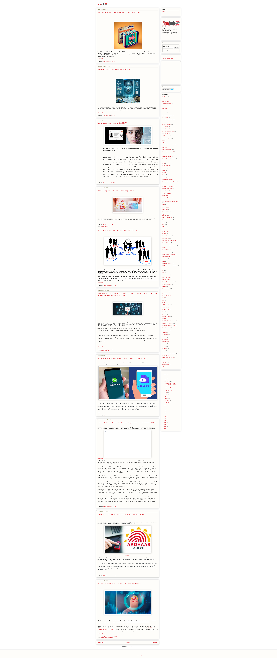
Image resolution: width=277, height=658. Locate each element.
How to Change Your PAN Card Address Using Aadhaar (116, 191)
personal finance (166, 316)
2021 (165, 407)
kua (108, 350)
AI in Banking (165, 126)
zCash (163, 366)
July (166, 392)
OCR (163, 302)
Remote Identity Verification (168, 325)
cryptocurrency (165, 195)
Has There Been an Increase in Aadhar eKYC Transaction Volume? (119, 584)
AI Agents (164, 112)
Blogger (141, 655)
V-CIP (163, 359)
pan (108, 226)
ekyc (106, 226)
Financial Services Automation (169, 245)
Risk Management (166, 327)
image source (100, 401)
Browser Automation (167, 179)
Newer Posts (101, 642)
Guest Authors (165, 14)
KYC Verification (166, 279)
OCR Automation (166, 304)
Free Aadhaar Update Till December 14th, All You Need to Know (119, 12)
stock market (165, 339)
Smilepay (164, 332)
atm (163, 140)
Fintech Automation (166, 249)
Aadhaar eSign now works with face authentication (114, 69)
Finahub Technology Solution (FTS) (170, 25)
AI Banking (164, 122)
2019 (165, 411)
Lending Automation (167, 284)
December (167, 381)
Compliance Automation (167, 186)
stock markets (165, 341)
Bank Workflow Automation (168, 144)
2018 (165, 413)
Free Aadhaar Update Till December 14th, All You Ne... (170, 384)
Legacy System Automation (168, 281)
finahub (164, 233)
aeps (163, 105)
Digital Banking (165, 207)
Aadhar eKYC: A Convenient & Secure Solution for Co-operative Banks (121, 514)
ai (162, 110)
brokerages (165, 177)
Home (128, 642)
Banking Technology (167, 161)
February (167, 400)
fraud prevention (166, 256)
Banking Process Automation (169, 158)
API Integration (165, 135)
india (163, 261)
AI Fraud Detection (166, 124)
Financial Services (166, 242)
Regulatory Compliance (167, 323)
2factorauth (165, 96)
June (166, 394)
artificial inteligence (166, 138)
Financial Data (165, 238)
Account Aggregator (166, 103)
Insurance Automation (167, 263)
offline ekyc (165, 307)
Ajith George (106, 224)
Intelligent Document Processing (169, 265)
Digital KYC (165, 209)
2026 (165, 374)
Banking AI (164, 147)
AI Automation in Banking (168, 119)
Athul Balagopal (106, 61)
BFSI (163, 163)
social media (165, 334)
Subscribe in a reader (167, 58)
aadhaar (102, 226)
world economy (165, 364)
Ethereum (164, 226)
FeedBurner (170, 50)
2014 (165, 420)
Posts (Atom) (130, 646)
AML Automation (166, 133)
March (166, 398)
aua (163, 142)
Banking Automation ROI (168, 151)
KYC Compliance (166, 277)
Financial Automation (167, 235)
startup (164, 337)
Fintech (164, 247)
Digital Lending (165, 211)
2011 (165, 426)
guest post (164, 258)
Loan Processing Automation (169, 291)
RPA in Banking (165, 330)
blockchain (164, 172)
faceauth (164, 229)
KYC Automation (166, 274)
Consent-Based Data (167, 188)
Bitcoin (163, 170)
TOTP (163, 350)
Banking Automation (167, 149)
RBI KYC (164, 318)
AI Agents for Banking (167, 115)
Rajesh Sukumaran (107, 285)
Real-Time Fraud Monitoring (168, 320)
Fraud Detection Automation (168, 254)
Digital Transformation (167, 217)
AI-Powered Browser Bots (168, 131)
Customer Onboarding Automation (170, 201)
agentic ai (164, 108)
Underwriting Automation (168, 357)
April (166, 396)
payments (164, 314)
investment (164, 268)
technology (164, 348)
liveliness (164, 286)
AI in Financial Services (167, 128)
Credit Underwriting (166, 193)
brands (164, 174)
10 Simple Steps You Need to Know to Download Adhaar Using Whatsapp (121, 358)
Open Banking (165, 309)
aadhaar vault (165, 101)
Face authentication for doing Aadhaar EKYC (112, 123)
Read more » (100, 58)
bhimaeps (164, 167)
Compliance (165, 184)
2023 (165, 380)
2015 (165, 418)
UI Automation (165, 355)
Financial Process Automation (169, 240)
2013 (165, 422)
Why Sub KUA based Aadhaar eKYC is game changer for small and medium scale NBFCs (127, 423)
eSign (163, 224)
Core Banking (165, 190)
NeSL (163, 297)
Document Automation (167, 219)
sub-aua (164, 343)
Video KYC (164, 362)
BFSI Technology (166, 165)
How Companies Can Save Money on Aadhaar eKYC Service (117, 230)
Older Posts (155, 642)
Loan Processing (166, 288)
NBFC (163, 293)
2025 (165, 376)
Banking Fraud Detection (168, 154)
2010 (165, 428)
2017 (165, 414)
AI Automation (165, 117)
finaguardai (165, 231)
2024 (165, 378)
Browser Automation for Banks (169, 181)
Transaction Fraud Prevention (169, 353)
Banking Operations (166, 156)
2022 (165, 405)
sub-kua (111, 637)
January (167, 402)
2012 (165, 424)
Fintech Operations (166, 252)
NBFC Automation (166, 295)
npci (163, 300)
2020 (165, 409)
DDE (163, 204)
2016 (165, 416)
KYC (163, 272)
